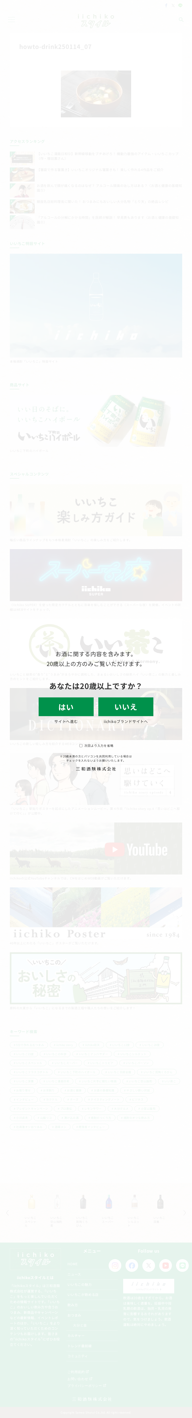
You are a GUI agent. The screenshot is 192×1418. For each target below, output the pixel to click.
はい (66, 706)
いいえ (125, 706)
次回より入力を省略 (98, 745)
